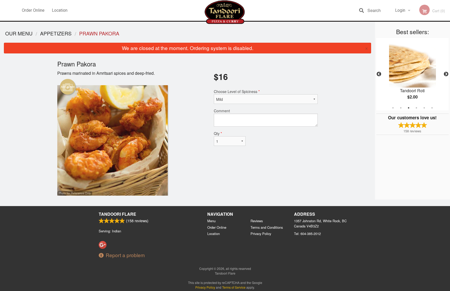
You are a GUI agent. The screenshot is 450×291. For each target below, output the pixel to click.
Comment (222, 110)
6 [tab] (432, 107)
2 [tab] (400, 107)
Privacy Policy (261, 233)
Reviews (257, 220)
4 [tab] (416, 107)
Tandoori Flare (117, 214)
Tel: (307, 233)
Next (446, 74)
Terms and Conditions (267, 227)
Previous (379, 74)
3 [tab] (408, 107)
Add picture (68, 87)
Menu (211, 220)
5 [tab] (424, 107)
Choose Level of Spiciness (237, 91)
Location (59, 10)
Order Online (33, 10)
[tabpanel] (412, 74)
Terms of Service (234, 287)
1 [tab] (393, 107)
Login (400, 10)
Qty (218, 133)
